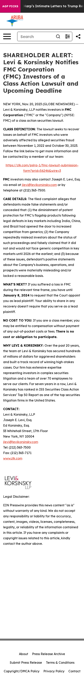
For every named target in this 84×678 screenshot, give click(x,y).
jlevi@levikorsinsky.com (39, 185)
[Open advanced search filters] (67, 36)
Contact (74, 671)
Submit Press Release (26, 662)
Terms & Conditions (60, 662)
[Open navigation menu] (7, 36)
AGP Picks (10, 6)
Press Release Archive (48, 654)
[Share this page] (78, 36)
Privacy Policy (53, 671)
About (23, 654)
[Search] (58, 36)
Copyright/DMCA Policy (21, 671)
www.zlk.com (12, 458)
